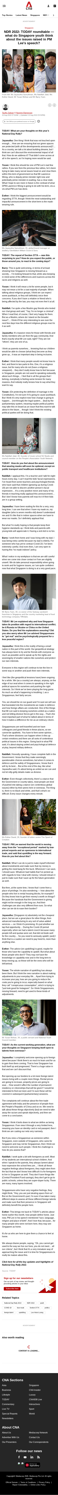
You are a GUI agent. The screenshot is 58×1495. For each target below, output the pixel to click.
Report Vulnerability (20, 1485)
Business (6, 1390)
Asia (4, 1385)
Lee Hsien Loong (37, 1312)
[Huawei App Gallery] (32, 1465)
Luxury (32, 1395)
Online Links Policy (38, 1485)
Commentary (8, 1404)
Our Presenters (9, 1442)
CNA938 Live (35, 1399)
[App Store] (22, 1464)
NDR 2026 (47, 15)
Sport (31, 1409)
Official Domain (12, 1482)
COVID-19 (7, 1308)
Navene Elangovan (24, 113)
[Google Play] (19, 1464)
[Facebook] (19, 1457)
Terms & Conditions (28, 1482)
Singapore (35, 15)
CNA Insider (35, 1390)
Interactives (34, 1404)
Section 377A (34, 1308)
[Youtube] (25, 1457)
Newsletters (7, 1418)
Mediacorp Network (38, 1432)
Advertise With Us (10, 1437)
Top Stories (7, 15)
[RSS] (38, 1457)
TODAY (5, 1399)
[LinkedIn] (31, 1457)
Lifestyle (6, 1395)
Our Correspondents (38, 1442)
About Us (6, 1432)
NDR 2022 (31, 1303)
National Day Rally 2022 (12, 1303)
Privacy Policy (44, 1482)
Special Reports (9, 1414)
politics (47, 1308)
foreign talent (8, 1312)
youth (42, 1303)
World (32, 1414)
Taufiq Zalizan (8, 113)
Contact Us (34, 1437)
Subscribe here (12, 1289)
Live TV (5, 1409)
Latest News (21, 15)
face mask (20, 1308)
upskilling (22, 1312)
